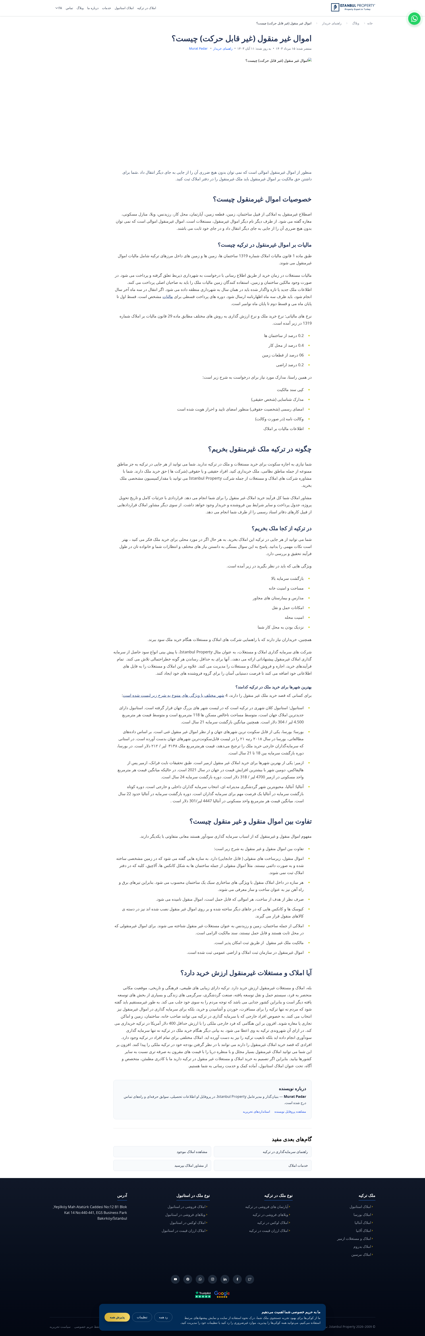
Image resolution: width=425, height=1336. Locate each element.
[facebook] (237, 1279)
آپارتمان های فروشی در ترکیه (266, 1206)
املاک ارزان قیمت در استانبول (183, 1230)
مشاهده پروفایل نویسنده (290, 1111)
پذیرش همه (117, 1317)
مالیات (167, 296)
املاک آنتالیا (363, 1222)
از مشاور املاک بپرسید (190, 1165)
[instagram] (212, 1279)
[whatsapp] (200, 1279)
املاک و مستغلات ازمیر (354, 1238)
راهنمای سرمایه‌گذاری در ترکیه (285, 1151)
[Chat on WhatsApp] (414, 18)
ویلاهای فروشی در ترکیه (270, 1214)
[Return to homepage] (353, 7)
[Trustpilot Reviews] (203, 1294)
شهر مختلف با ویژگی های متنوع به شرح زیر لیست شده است (173, 695)
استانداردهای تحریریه (256, 1111)
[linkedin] (224, 1279)
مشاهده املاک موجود (192, 1151)
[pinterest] (187, 1279)
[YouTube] (175, 1279)
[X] (249, 1279)
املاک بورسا (362, 1214)
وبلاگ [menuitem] (80, 8)
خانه (370, 23)
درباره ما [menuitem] (93, 8)
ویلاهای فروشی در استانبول (185, 1214)
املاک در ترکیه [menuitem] (146, 8)
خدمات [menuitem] (106, 8)
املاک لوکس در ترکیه (272, 1222)
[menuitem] (58, 8)
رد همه (163, 1317)
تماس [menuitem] (69, 8)
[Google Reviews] (222, 1294)
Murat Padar (198, 48)
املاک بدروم (362, 1246)
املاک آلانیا (363, 1230)
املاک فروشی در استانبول (186, 1206)
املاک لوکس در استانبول (187, 1222)
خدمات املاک (298, 1165)
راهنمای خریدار (332, 23)
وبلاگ (355, 23)
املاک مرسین (361, 1254)
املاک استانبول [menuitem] (124, 8)
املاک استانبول (360, 1206)
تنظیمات (142, 1317)
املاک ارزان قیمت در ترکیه (268, 1230)
